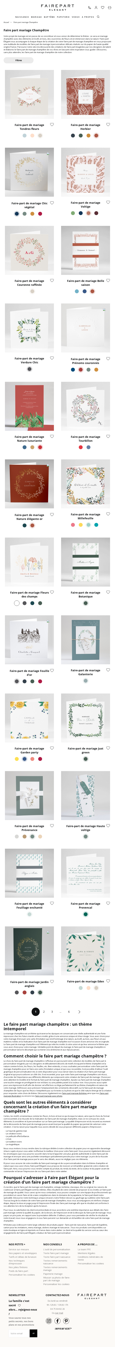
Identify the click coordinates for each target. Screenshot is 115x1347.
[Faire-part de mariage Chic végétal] (29, 172)
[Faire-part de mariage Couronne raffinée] (29, 250)
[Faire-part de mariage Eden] (85, 950)
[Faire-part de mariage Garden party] (29, 717)
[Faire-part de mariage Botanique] (85, 562)
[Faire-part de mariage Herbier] (85, 94)
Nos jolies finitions (18, 1267)
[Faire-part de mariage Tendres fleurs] (29, 94)
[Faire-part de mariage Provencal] (85, 873)
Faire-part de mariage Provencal (85, 905)
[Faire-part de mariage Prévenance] (29, 795)
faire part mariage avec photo (48, 1096)
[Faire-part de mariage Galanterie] (85, 639)
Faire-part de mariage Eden (85, 981)
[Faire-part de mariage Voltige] (85, 172)
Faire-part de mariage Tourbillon (85, 438)
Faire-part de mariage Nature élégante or (29, 517)
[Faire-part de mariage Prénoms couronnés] (85, 327)
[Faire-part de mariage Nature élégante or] (29, 483)
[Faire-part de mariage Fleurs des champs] (29, 562)
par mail (59, 1313)
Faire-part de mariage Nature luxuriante (29, 438)
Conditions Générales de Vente (90, 1258)
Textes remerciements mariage (55, 1269)
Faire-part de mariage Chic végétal (29, 205)
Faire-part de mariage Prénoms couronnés (85, 361)
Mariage (36, 17)
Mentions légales (86, 1253)
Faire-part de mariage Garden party (29, 750)
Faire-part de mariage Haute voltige (85, 828)
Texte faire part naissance (56, 1256)
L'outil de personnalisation (56, 1249)
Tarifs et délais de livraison (22, 1256)
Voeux (76, 17)
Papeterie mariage (53, 1273)
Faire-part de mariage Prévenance (29, 828)
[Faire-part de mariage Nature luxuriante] (29, 406)
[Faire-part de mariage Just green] (85, 717)
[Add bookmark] (52, 125)
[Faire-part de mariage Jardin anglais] (29, 950)
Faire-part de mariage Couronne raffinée (29, 283)
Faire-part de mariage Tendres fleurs (29, 127)
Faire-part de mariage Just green (85, 750)
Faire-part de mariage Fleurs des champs (29, 594)
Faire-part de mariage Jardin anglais (29, 984)
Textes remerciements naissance (55, 1262)
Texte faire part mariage (56, 1253)
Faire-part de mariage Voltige (85, 204)
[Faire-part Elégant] (57, 7)
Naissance (22, 17)
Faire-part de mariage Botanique (85, 594)
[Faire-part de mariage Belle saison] (85, 250)
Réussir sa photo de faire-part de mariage (56, 1279)
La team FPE (84, 1249)
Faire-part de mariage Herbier (85, 127)
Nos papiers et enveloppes (23, 1253)
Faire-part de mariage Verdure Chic (29, 360)
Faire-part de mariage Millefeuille (85, 516)
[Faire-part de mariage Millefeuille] (85, 483)
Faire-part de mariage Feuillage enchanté (29, 905)
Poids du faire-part (18, 1270)
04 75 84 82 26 (57, 1308)
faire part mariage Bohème (74, 1093)
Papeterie (63, 17)
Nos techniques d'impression (17, 1262)
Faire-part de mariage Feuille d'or (29, 673)
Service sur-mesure (19, 1249)
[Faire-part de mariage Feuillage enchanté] (29, 873)
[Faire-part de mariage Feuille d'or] (29, 639)
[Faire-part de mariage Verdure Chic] (29, 327)
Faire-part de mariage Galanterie (85, 672)
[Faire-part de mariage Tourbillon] (85, 406)
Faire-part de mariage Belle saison (85, 283)
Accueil (6, 22)
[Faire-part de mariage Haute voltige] (85, 795)
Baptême (49, 17)
